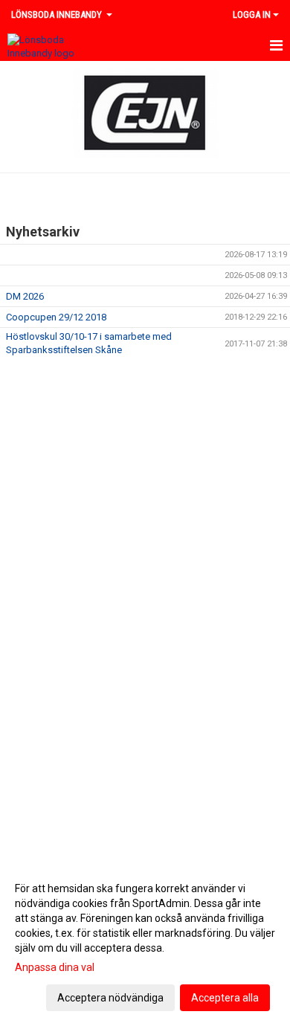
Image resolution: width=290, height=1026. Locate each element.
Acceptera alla (225, 998)
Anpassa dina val (54, 967)
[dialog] (145, 942)
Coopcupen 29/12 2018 (56, 317)
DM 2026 (25, 296)
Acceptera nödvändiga (110, 998)
